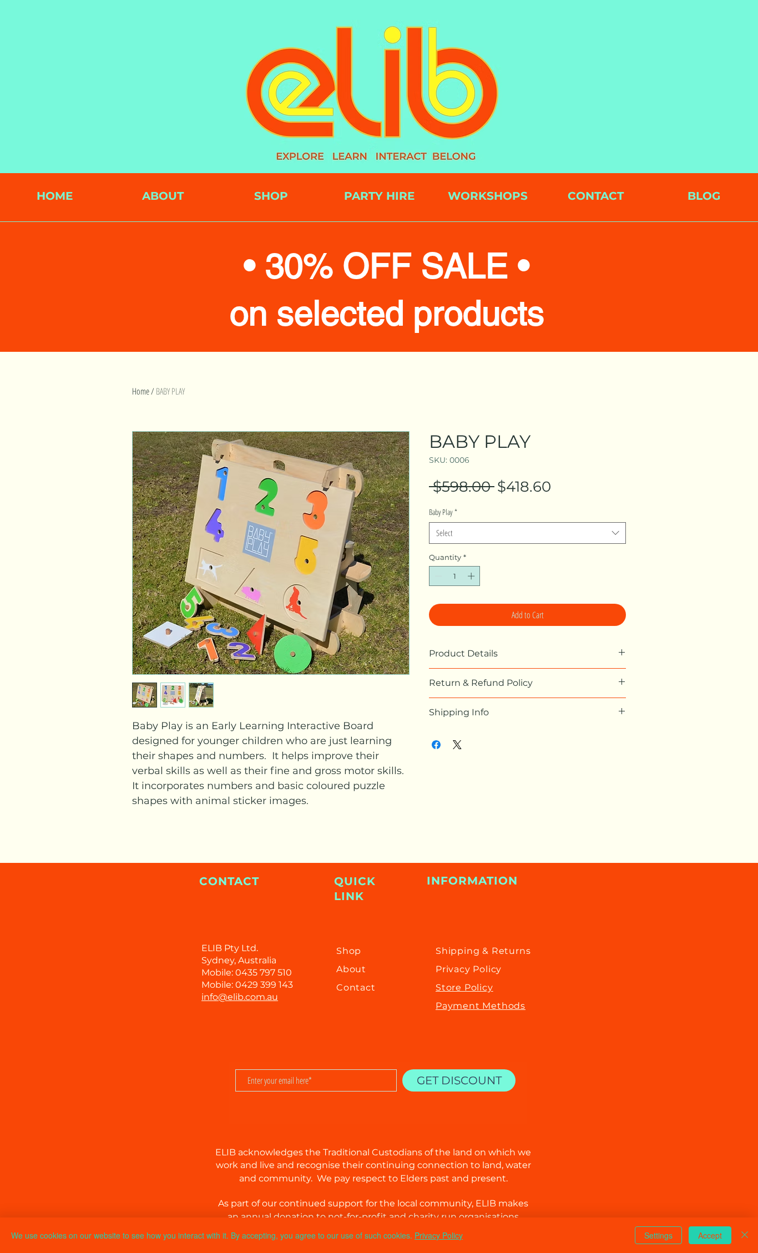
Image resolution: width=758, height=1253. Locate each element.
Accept (710, 1235)
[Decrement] (437, 576)
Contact (356, 987)
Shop (348, 951)
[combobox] (527, 533)
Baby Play (443, 512)
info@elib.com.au (239, 997)
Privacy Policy (439, 1235)
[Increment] (472, 576)
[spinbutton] (455, 576)
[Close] (744, 1235)
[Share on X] (457, 744)
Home (140, 391)
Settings (658, 1235)
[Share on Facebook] (436, 744)
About (351, 969)
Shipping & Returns (483, 951)
